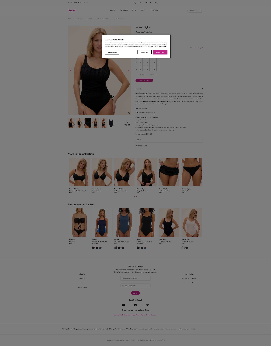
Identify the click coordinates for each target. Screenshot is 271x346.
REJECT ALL (144, 52)
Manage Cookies (112, 52)
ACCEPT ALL (160, 52)
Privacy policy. (163, 46)
